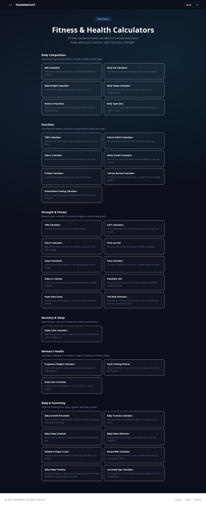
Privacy (197, 499)
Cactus (178, 499)
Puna (187, 499)
